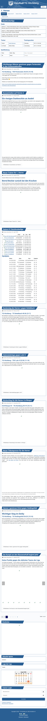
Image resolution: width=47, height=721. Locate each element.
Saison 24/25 (26, 13)
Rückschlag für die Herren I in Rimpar (17, 400)
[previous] (4, 583)
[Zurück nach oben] (45, 718)
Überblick (4, 13)
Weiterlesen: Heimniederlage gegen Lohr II (13, 392)
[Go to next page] (15, 617)
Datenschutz (26, 717)
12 (21, 678)
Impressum (21, 717)
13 (23, 678)
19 (21, 679)
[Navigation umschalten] (1, 7)
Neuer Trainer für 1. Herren (13, 173)
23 (30, 679)
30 (30, 681)
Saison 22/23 (5, 16)
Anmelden (23, 699)
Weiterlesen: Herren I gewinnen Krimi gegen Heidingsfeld (16, 546)
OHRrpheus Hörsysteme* (39, 455)
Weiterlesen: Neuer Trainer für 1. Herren (12, 221)
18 (19, 679)
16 (30, 678)
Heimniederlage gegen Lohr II (14, 355)
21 (26, 679)
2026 (25, 672)
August (22, 672)
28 (26, 681)
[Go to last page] (17, 617)
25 (19, 681)
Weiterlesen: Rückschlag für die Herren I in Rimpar (14, 442)
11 (19, 678)
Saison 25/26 (19, 13)
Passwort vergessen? (6, 702)
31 (16, 683)
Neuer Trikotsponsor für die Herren (16, 451)
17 (16, 679)
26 (21, 681)
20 (23, 679)
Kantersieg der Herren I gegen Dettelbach (19, 308)
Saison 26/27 (11, 13)
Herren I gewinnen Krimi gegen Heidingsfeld (20, 508)
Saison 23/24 (34, 13)
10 (16, 678)
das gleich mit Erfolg (13, 460)
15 (28, 678)
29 (28, 681)
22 (28, 679)
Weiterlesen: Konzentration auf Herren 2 (12, 164)
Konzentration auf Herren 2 (13, 93)
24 (16, 681)
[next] (43, 583)
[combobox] (44, 7)
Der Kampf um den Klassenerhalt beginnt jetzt (20, 555)
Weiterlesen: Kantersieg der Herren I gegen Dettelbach (15, 347)
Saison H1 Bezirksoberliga (13, 229)
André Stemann (12, 43)
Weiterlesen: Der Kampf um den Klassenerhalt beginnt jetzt (16, 608)
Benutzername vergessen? (7, 703)
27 (23, 681)
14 (26, 678)
